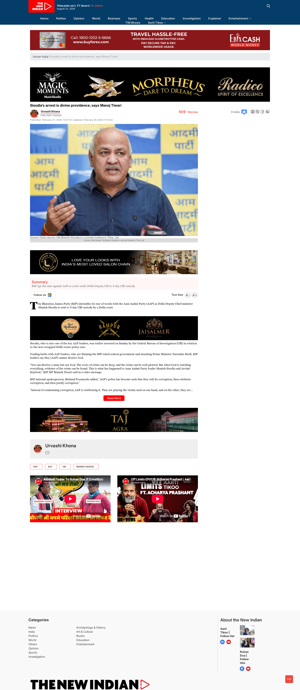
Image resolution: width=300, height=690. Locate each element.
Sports (132, 18)
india (45, 56)
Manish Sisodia (85, 466)
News (32, 627)
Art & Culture (84, 631)
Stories (188, 112)
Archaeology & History (91, 627)
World (96, 18)
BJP (50, 466)
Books (80, 636)
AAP (35, 466)
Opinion (79, 18)
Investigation (192, 18)
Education (168, 18)
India (31, 631)
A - (188, 295)
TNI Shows (132, 22)
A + (195, 295)
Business (114, 18)
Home (44, 18)
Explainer (214, 18)
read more (114, 398)
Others (32, 644)
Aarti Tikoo (155, 22)
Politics (61, 18)
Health (149, 18)
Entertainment (238, 18)
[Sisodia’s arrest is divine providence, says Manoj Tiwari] (38, 449)
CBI (64, 466)
